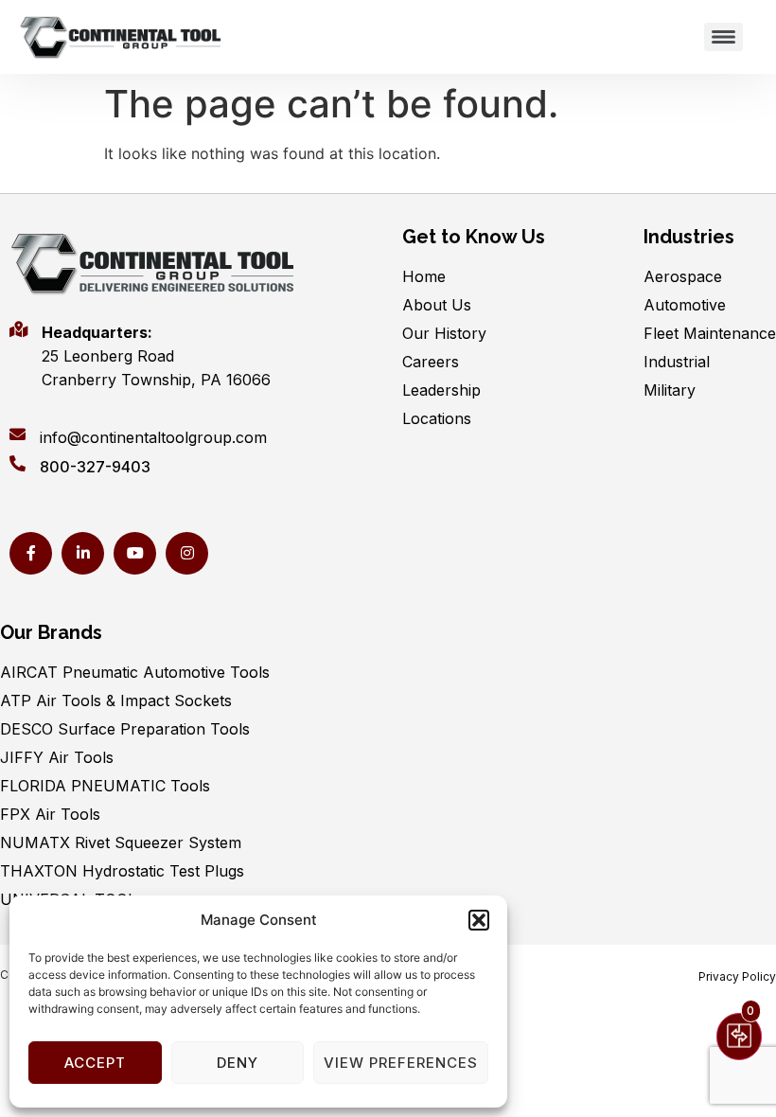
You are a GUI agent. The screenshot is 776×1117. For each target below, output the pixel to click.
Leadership (441, 390)
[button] (478, 920)
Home (424, 276)
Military (670, 390)
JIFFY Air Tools (57, 757)
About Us (436, 304)
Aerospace (683, 276)
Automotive (685, 304)
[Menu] (723, 37)
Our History (444, 333)
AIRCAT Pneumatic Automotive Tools (135, 672)
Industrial (677, 361)
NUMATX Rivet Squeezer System (120, 842)
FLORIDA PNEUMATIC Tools (105, 785)
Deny (237, 1063)
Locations (436, 418)
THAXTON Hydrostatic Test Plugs (122, 870)
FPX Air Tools (50, 814)
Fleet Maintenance (710, 333)
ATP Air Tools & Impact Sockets (116, 700)
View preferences (401, 1063)
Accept (95, 1063)
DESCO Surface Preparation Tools (125, 728)
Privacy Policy (737, 976)
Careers (430, 361)
